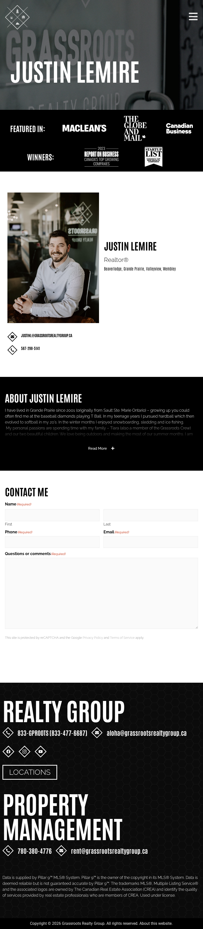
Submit (20, 653)
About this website (155, 923)
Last (107, 524)
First (8, 524)
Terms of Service (122, 637)
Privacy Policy (93, 637)
